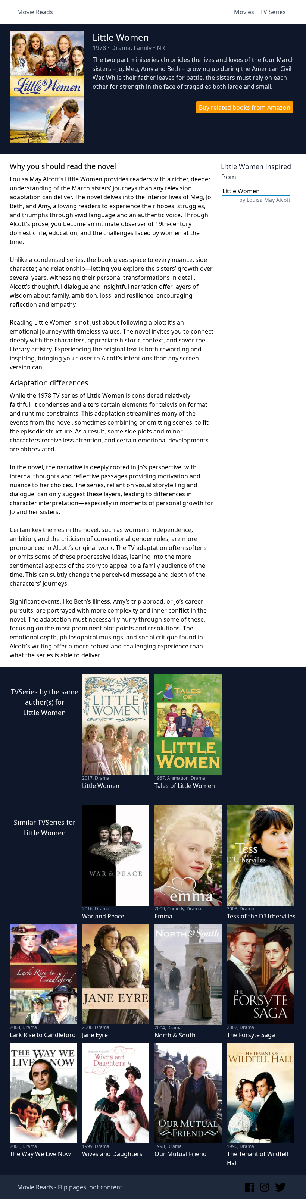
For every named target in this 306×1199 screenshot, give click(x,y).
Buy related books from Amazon (244, 107)
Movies (244, 12)
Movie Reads (35, 12)
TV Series (273, 12)
